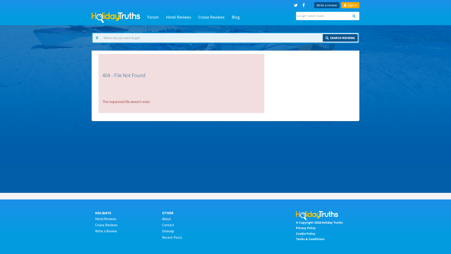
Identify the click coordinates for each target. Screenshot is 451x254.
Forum (153, 17)
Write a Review (106, 231)
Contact (168, 225)
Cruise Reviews (211, 17)
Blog (236, 17)
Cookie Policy (305, 233)
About (166, 219)
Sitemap (168, 231)
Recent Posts (172, 237)
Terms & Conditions (310, 239)
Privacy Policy (306, 228)
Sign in (352, 5)
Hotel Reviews (178, 17)
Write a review (327, 5)
